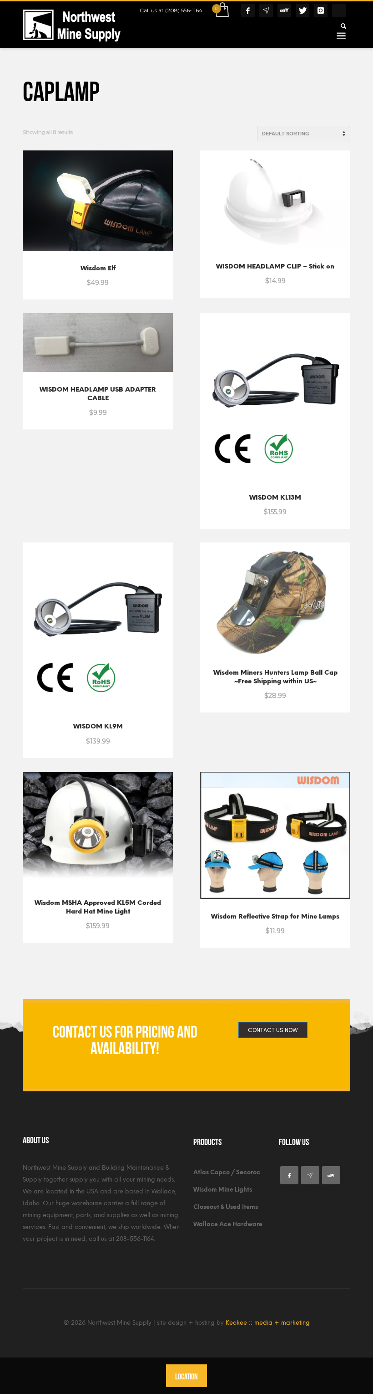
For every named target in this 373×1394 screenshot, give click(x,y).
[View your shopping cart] (222, 10)
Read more (76, 920)
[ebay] (331, 1175)
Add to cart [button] (76, 277)
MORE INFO (122, 277)
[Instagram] (321, 10)
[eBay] (284, 10)
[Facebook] (248, 10)
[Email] (266, 10)
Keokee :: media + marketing (268, 1322)
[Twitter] (302, 10)
